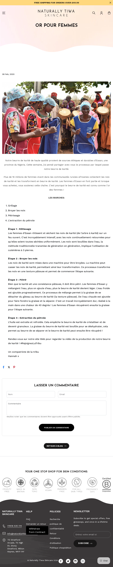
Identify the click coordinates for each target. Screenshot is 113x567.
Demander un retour (36, 524)
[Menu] (4, 13)
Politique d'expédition (60, 548)
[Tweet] (10, 368)
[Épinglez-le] (15, 368)
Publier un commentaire (56, 428)
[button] (94, 13)
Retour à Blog (55, 446)
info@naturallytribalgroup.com (22, 533)
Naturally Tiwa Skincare (41, 560)
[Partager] (5, 368)
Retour (53, 533)
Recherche (55, 519)
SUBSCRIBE (83, 543)
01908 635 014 (14, 526)
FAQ (28, 519)
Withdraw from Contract (37, 530)
